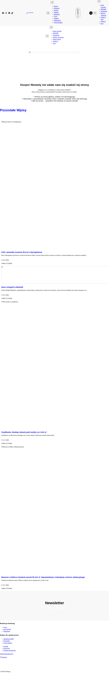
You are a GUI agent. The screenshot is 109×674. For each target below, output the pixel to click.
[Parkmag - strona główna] (3, 657)
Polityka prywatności (9, 650)
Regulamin (6, 631)
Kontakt (5, 646)
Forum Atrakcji (7, 643)
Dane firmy (6, 648)
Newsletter (6, 641)
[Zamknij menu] (52, 2)
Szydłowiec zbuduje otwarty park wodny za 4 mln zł (23, 432)
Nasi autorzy (7, 629)
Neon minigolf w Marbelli (12, 287)
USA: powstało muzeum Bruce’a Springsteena (21, 252)
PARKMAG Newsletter (2, 336)
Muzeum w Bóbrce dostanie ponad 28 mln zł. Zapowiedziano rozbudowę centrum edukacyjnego (43, 577)
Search (91, 13)
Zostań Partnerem (78, 13)
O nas (5, 627)
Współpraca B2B (8, 639)
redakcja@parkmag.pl (6, 654)
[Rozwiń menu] (48, 13)
